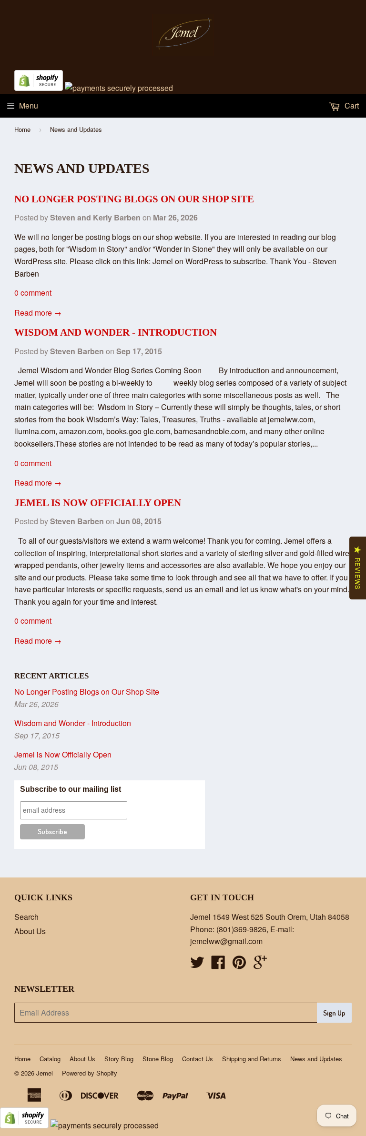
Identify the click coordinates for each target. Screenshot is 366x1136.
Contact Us (197, 1058)
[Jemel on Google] (260, 964)
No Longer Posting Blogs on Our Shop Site (134, 199)
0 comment (32, 292)
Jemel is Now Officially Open (97, 502)
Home (22, 129)
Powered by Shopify (89, 1072)
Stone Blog (157, 1058)
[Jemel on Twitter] (197, 964)
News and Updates (316, 1058)
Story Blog (118, 1058)
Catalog (50, 1058)
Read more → (37, 312)
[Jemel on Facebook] (218, 964)
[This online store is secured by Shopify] (38, 87)
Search (26, 916)
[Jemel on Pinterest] (239, 964)
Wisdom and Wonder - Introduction (115, 332)
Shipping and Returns (251, 1058)
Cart (351, 105)
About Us (30, 931)
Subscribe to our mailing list (70, 789)
